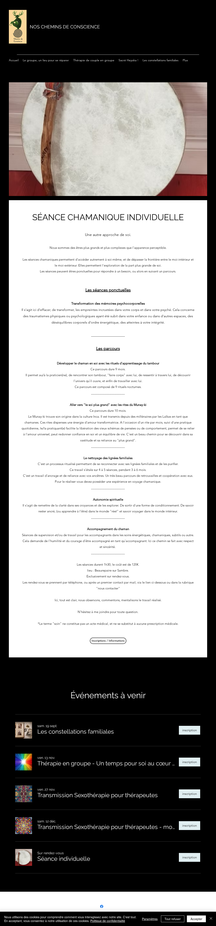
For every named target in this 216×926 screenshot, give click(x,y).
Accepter (196, 919)
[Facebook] (102, 906)
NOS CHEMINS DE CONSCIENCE (65, 26)
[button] (75, 732)
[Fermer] (210, 919)
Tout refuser (173, 919)
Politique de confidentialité (107, 921)
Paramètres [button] (150, 919)
